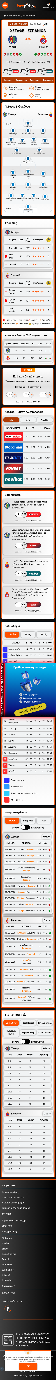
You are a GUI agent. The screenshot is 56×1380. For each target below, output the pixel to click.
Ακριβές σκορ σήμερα (13, 1202)
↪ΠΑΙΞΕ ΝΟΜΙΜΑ (30, 710)
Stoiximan (7, 1238)
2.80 (33, 479)
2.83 (33, 458)
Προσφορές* (8, 1286)
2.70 (26, 437)
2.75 (33, 468)
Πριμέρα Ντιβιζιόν (18, 24)
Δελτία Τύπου (8, 1292)
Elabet (5, 1248)
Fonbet (5, 1259)
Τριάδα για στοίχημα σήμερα (16, 1208)
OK (28, 1366)
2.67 (26, 447)
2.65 (26, 468)
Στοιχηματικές (9, 1231)
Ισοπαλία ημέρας (10, 1192)
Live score (7, 1226)
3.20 (40, 437)
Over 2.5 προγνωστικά (13, 1197)
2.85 (33, 437)
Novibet (5, 1243)
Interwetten (7, 1264)
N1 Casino (7, 1280)
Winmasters (8, 1270)
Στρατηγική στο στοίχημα (14, 1220)
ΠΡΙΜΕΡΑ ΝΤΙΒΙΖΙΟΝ (14, 15)
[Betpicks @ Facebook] (8, 1309)
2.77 (33, 447)
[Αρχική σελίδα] (5, 16)
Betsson (6, 1275)
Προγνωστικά (9, 1185)
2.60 (26, 458)
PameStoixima (9, 1254)
